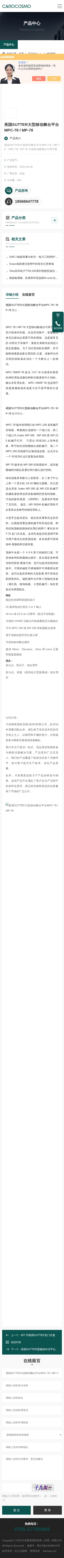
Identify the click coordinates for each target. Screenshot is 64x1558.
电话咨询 (58, 328)
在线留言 (28, 294)
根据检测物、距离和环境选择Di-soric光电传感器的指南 (33, 277)
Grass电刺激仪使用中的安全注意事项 (31, 263)
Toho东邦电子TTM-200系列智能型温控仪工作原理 (33, 270)
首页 (21, 53)
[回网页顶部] (58, 315)
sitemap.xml (49, 1551)
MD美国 (51, 53)
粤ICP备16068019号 (48, 1545)
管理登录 (35, 1551)
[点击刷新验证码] (43, 1487)
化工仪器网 (21, 1551)
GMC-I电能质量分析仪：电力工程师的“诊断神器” (33, 256)
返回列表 (16, 1342)
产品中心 (9, 44)
